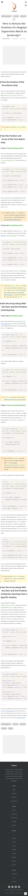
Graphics (14, 810)
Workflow (14, 821)
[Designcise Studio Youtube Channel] (19, 887)
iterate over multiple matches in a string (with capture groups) (15, 292)
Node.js (10, 728)
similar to (9, 235)
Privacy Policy (19, 892)
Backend (4, 728)
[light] (25, 5)
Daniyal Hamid (6, 38)
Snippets (14, 861)
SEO (14, 877)
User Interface (14, 814)
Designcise (12, 890)
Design (14, 789)
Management (14, 801)
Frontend (16, 16)
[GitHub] (16, 887)
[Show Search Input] (26, 2)
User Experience (14, 817)
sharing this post (21, 717)
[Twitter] (12, 887)
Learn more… (14, 780)
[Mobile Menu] (2, 2)
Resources (14, 825)
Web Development (6, 16)
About (7, 892)
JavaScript (23, 16)
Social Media (14, 874)
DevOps (14, 846)
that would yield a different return (12, 219)
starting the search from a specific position (15, 399)
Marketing (14, 797)
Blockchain (14, 793)
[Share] (25, 893)
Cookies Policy (12, 892)
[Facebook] (9, 887)
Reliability (14, 849)
